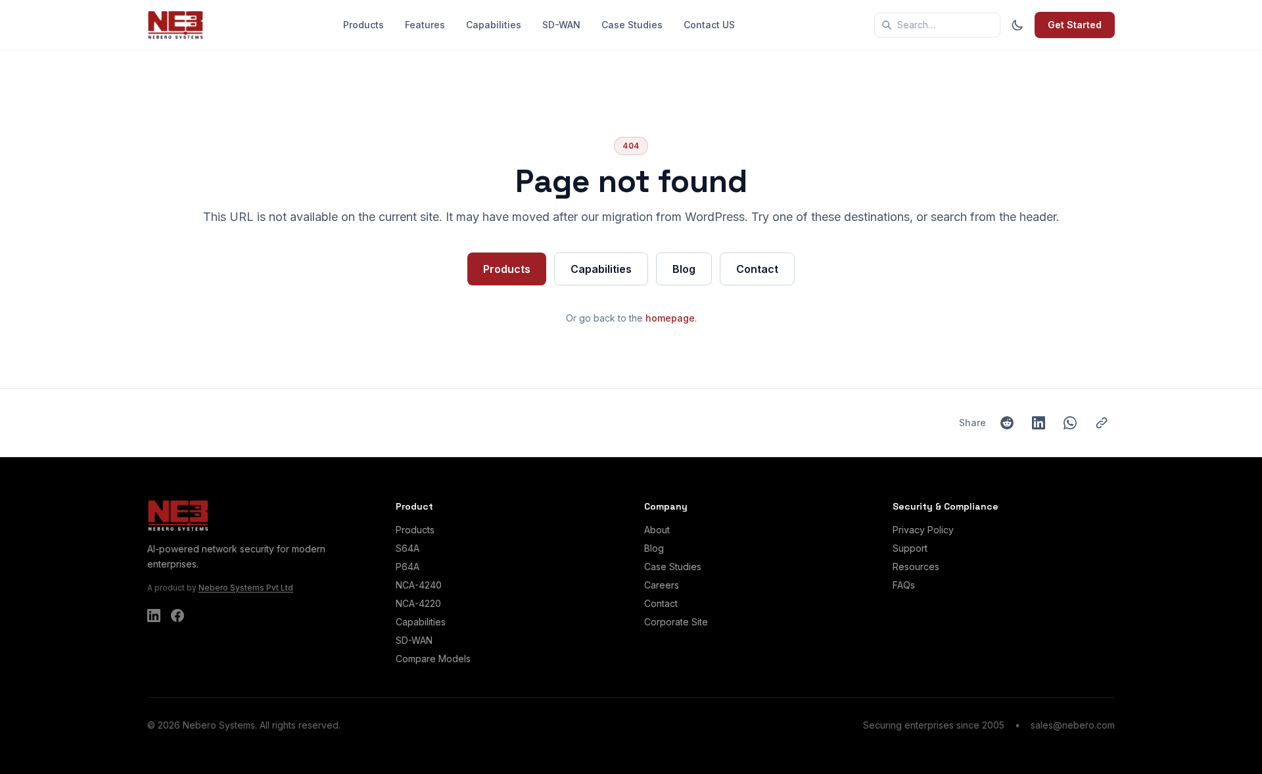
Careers (661, 585)
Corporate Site (676, 621)
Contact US (709, 24)
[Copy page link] (1101, 423)
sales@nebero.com (1073, 725)
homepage (670, 318)
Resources (916, 566)
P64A (407, 566)
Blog (683, 269)
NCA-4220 (418, 603)
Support (910, 548)
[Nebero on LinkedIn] (153, 615)
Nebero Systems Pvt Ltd (246, 588)
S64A (407, 548)
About (657, 529)
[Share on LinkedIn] (1038, 423)
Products (363, 24)
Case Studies (632, 24)
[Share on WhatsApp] (1070, 423)
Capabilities (493, 24)
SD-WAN (561, 24)
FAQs (904, 585)
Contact (757, 269)
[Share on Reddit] (1007, 423)
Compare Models (433, 658)
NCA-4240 (419, 585)
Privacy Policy (923, 529)
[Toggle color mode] (1017, 25)
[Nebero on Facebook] (177, 615)
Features (425, 24)
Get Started (1075, 24)
